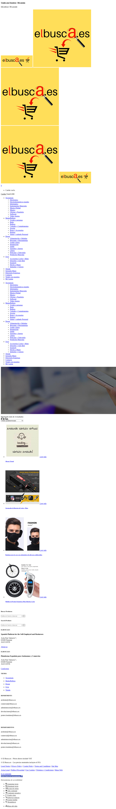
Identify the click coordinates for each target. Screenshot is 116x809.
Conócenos (5, 669)
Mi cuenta (21, 3)
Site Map (55, 766)
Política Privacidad (17, 770)
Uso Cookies (30, 770)
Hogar (7, 684)
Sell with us (4, 7)
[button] (12, 776)
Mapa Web (59, 770)
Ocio (7, 687)
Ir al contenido (6, 774)
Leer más (43, 457)
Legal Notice (5, 766)
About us (4, 647)
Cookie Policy (28, 766)
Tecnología (9, 678)
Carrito (3, 194)
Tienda (7, 690)
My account (13, 7)
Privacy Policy (16, 766)
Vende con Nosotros (8, 3)
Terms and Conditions (42, 766)
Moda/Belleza (10, 681)
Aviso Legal (5, 770)
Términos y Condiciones (45, 770)
